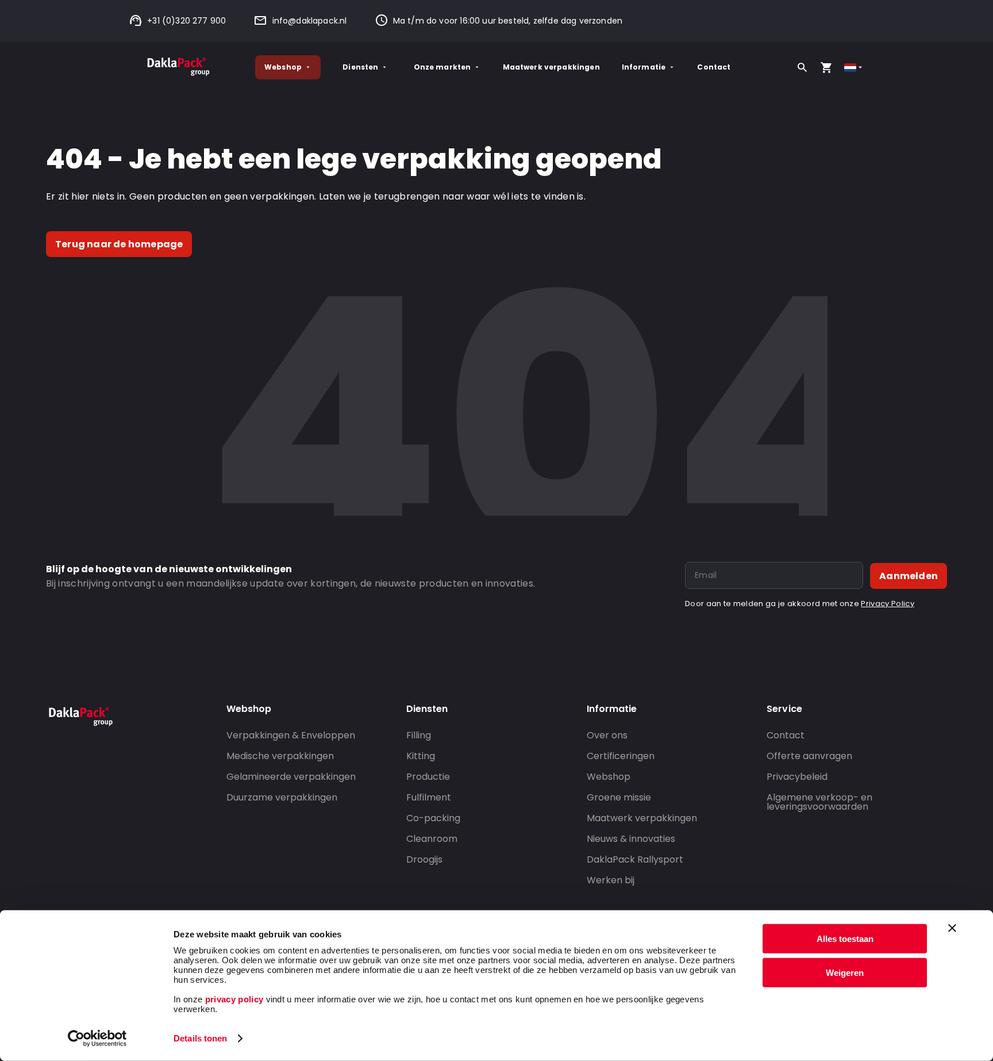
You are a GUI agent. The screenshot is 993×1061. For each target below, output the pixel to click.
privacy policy (232, 999)
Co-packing (433, 818)
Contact (713, 67)
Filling (418, 735)
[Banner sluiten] (952, 928)
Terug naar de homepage (119, 244)
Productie (428, 776)
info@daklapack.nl (309, 20)
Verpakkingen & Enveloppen (290, 735)
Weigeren (845, 972)
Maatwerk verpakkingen (551, 67)
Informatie (644, 67)
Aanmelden (908, 576)
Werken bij (610, 880)
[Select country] (854, 67)
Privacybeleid (797, 776)
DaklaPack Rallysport (635, 859)
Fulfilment (428, 797)
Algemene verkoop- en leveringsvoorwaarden (819, 802)
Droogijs (424, 859)
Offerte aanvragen (809, 756)
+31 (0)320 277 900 (186, 20)
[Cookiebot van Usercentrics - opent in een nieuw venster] (97, 1038)
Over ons (607, 735)
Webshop (283, 67)
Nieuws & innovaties (631, 838)
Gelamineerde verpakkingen (291, 776)
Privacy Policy (887, 603)
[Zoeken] (802, 67)
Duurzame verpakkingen (281, 797)
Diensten (360, 67)
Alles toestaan (845, 939)
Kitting (420, 756)
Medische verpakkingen (280, 756)
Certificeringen (621, 756)
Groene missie (619, 797)
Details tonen (200, 1038)
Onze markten (442, 67)
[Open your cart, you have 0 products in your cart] (826, 67)
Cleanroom (431, 838)
